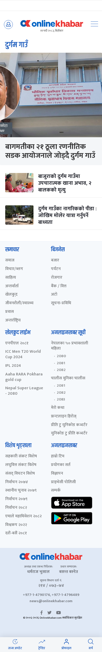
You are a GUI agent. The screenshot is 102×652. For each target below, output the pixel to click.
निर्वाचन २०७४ (16, 482)
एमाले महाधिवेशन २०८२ (23, 516)
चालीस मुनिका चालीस (68, 378)
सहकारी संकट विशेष (21, 456)
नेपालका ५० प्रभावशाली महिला (69, 346)
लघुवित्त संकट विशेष (20, 465)
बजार (55, 260)
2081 (61, 363)
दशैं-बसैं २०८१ (16, 533)
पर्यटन (56, 269)
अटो (54, 294)
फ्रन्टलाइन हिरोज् (63, 416)
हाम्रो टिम (57, 456)
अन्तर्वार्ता (12, 286)
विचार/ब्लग (14, 269)
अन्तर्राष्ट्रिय (13, 320)
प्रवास (9, 312)
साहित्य (10, 277)
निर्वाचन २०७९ (16, 499)
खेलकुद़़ (11, 294)
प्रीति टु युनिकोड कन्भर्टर (69, 425)
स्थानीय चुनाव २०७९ (21, 490)
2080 (61, 356)
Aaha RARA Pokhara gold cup (24, 377)
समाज (9, 260)
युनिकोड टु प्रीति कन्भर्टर (69, 433)
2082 (61, 370)
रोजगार (56, 277)
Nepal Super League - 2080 (24, 391)
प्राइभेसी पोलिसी (63, 482)
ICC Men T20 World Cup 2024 (23, 354)
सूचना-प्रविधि (61, 303)
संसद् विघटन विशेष (20, 473)
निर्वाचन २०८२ (16, 508)
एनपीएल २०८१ (17, 343)
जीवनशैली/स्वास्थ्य (19, 303)
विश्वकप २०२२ (16, 525)
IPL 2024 (13, 366)
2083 (61, 399)
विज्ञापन (57, 473)
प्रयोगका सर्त (60, 465)
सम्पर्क (56, 490)
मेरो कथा (57, 408)
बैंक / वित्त (58, 286)
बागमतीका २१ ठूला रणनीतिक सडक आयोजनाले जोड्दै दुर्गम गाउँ (50, 151)
